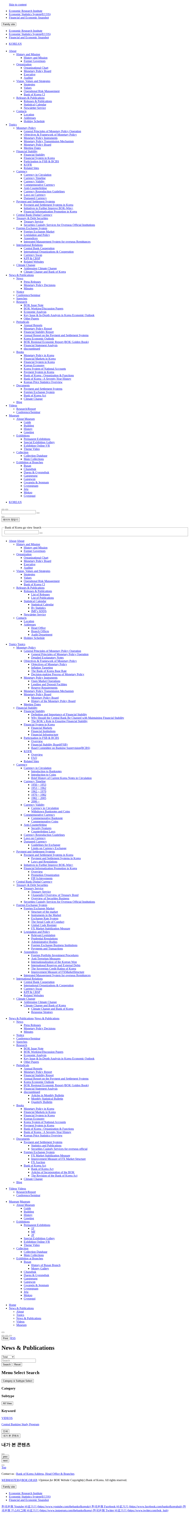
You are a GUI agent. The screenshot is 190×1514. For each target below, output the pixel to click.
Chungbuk (30, 469)
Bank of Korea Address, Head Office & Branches (45, 1473)
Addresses (30, 117)
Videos (20, 1321)
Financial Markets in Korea (40, 358)
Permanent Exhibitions (37, 439)
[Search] (41, 533)
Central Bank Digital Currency (34, 214)
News (19, 278)
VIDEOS (7, 1418)
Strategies (29, 84)
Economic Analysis (35, 311)
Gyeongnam (31, 485)
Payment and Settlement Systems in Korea (48, 204)
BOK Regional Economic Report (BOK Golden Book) (56, 342)
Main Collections (34, 459)
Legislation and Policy (37, 235)
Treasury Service (33, 221)
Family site (9, 24)
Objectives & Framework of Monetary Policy (50, 134)
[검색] (38, 513)
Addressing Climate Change (40, 268)
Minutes (28, 288)
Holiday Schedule (34, 121)
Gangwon (29, 479)
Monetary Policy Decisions (39, 285)
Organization (24, 64)
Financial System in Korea (39, 158)
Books (20, 352)
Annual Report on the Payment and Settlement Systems (56, 335)
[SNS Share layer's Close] (2, 1335)
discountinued (32, 348)
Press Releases (32, 281)
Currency (21, 171)
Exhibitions (23, 435)
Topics (20, 1315)
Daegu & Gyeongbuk (36, 472)
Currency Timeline (35, 178)
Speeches (21, 298)
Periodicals (22, 321)
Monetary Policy (26, 127)
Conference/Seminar (28, 295)
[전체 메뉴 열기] (2, 509)
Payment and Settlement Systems (35, 201)
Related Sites (31, 168)
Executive (29, 74)
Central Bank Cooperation (39, 248)
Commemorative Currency (39, 184)
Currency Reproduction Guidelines (44, 191)
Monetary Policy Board (37, 71)
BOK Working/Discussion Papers (43, 308)
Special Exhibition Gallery (39, 442)
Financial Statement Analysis (41, 345)
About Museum (25, 418)
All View (7, 1403)
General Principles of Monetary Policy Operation (52, 131)
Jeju (26, 489)
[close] (2, 1465)
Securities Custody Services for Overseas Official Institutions (59, 224)
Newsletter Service (35, 107)
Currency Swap (33, 255)
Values (28, 87)
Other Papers (31, 318)
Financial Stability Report (39, 331)
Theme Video (32, 449)
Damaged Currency (35, 198)
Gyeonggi (29, 495)
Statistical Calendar (35, 104)
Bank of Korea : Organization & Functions (49, 375)
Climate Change (25, 265)
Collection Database (35, 455)
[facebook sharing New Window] (6, 1335)
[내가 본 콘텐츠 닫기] (2, 1454)
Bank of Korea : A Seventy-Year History (47, 378)
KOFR (28, 164)
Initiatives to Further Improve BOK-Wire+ (48, 208)
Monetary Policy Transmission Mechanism (49, 141)
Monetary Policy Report (38, 328)
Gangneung (30, 475)
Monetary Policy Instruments (41, 138)
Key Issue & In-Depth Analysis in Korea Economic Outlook (59, 315)
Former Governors (34, 61)
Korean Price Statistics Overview (43, 382)
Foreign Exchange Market (39, 231)
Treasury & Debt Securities (32, 218)
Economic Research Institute (25, 10)
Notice (20, 291)
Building (29, 425)
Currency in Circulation (37, 174)
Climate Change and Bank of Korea (45, 271)
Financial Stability (26, 151)
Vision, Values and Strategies (33, 81)
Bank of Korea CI (34, 94)
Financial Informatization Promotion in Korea (50, 211)
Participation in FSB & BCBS (41, 161)
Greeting (29, 432)
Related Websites (34, 261)
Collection (22, 452)
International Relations (29, 245)
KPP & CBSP (32, 258)
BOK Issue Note (33, 305)
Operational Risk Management (42, 91)
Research (21, 301)
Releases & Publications (30, 97)
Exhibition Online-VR (37, 445)
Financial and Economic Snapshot (29, 17)
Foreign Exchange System (31, 228)
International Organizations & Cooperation (49, 251)
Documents (23, 385)
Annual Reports (33, 325)
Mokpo (28, 492)
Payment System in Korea (39, 372)
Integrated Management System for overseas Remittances (57, 241)
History (28, 428)
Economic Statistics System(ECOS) (30, 14)
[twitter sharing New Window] (10, 1335)
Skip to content (18, 4)
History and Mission (28, 54)
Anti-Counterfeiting (35, 188)
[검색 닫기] (2, 516)
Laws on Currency (35, 194)
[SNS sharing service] (2, 1332)
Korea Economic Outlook (39, 338)
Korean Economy (34, 365)
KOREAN (15, 43)
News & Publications (21, 1308)
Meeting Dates (32, 148)
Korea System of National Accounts (45, 368)
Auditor (28, 77)
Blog (19, 402)
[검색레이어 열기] (6, 509)
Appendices (31, 238)
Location (29, 114)
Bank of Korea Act (35, 395)
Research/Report (26, 408)
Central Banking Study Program (20, 1424)
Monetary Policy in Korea (39, 355)
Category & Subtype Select (17, 1380)
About (20, 1311)
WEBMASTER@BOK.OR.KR (19, 1480)
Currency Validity (34, 181)
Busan (27, 465)
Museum (21, 1325)
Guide (27, 422)
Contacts (21, 111)
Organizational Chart (36, 67)
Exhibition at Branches (29, 462)
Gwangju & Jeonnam (36, 482)
